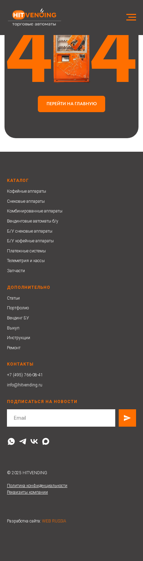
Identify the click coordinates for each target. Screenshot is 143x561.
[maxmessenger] (45, 441)
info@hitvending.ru (24, 385)
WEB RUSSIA (54, 521)
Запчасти (16, 270)
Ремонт (13, 347)
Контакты (20, 364)
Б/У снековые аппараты (29, 231)
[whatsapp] (11, 441)
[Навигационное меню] (131, 17)
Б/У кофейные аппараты (30, 240)
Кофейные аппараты (26, 191)
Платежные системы (26, 251)
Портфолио (18, 307)
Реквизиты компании (27, 492)
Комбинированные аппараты (34, 211)
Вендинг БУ (18, 318)
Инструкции (18, 337)
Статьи (13, 298)
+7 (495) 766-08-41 (25, 374)
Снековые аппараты (26, 201)
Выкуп (13, 328)
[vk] (34, 441)
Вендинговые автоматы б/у (32, 221)
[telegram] (22, 441)
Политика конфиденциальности (37, 485)
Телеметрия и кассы (26, 260)
